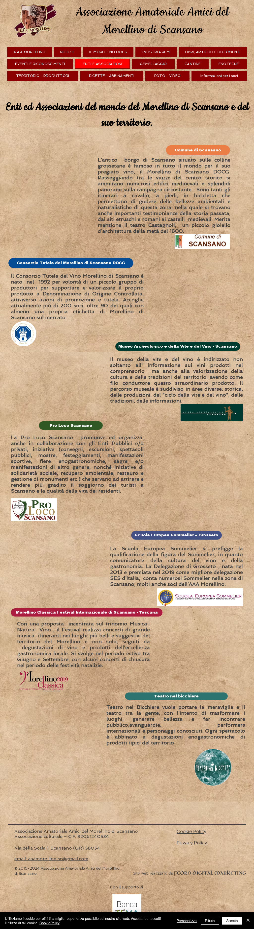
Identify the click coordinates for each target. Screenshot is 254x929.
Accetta (232, 920)
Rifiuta (210, 920)
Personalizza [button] (187, 920)
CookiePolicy (49, 922)
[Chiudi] (248, 920)
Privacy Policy (192, 842)
